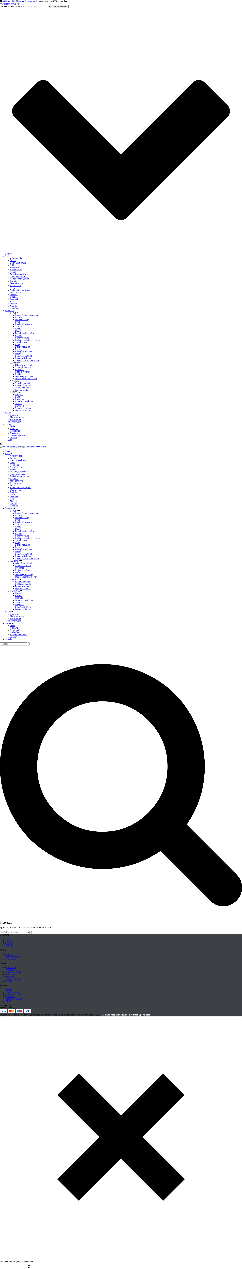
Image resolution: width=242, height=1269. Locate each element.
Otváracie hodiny (13, 994)
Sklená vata (15, 286)
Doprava (14, 415)
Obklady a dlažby (23, 410)
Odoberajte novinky (10, 7)
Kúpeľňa (14, 308)
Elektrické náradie (23, 385)
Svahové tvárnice (23, 367)
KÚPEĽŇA (15, 591)
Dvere (18, 349)
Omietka (14, 295)
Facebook (10, 997)
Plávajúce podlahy (23, 351)
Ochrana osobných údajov (114, 1015)
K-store (8, 424)
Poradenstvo (15, 419)
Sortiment (9, 310)
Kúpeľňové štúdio (13, 422)
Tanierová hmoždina (19, 276)
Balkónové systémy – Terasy (28, 340)
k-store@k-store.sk (26, 1)
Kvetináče (19, 370)
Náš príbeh (15, 433)
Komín (13, 272)
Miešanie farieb (17, 417)
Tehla (12, 265)
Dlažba (13, 297)
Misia (12, 426)
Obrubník (14, 299)
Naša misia (11, 968)
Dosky (18, 354)
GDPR (9, 1001)
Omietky (18, 331)
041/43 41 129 (9, 1)
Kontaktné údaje (13, 992)
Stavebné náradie (23, 383)
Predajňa (14, 429)
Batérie (18, 397)
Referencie (15, 431)
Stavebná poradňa (18, 435)
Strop (17, 322)
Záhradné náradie (23, 388)
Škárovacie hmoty (23, 408)
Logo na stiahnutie (14, 999)
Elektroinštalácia (22, 347)
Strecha (18, 326)
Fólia (12, 288)
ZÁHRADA (15, 561)
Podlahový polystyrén (19, 279)
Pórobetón (14, 267)
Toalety (18, 404)
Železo (13, 261)
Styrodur (14, 281)
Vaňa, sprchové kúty (24, 401)
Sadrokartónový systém (20, 290)
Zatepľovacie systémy (25, 333)
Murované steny (22, 320)
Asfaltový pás (16, 258)
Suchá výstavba (22, 338)
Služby (8, 413)
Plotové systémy (22, 372)
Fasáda (18, 335)
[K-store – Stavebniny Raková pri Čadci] (23, 447)
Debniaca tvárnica (18, 263)
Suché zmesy (16, 270)
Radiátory (19, 399)
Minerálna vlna (16, 283)
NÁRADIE (14, 579)
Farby (17, 345)
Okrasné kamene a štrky (26, 379)
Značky (13, 438)
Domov (8, 254)
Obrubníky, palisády (24, 376)
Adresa (9, 990)
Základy (18, 317)
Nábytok (19, 394)
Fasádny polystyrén (19, 274)
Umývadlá (19, 406)
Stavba (9, 939)
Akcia (7, 256)
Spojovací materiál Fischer (27, 360)
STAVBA (14, 511)
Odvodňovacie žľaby (24, 365)
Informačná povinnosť (139, 1015)
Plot (12, 301)
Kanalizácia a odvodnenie (26, 315)
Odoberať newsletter (11, 4)
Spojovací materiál (23, 356)
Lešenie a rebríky (23, 390)
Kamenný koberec (23, 358)
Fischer (13, 304)
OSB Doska (15, 292)
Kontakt (8, 440)
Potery (18, 329)
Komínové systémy (23, 324)
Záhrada (9, 941)
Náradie (13, 306)
